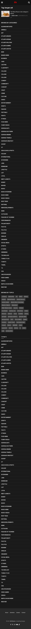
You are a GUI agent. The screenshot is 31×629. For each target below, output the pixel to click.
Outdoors (4, 214)
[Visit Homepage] (15, 2)
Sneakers (4, 239)
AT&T (20, 296)
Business (4, 58)
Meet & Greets (5, 179)
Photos (3, 226)
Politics (4, 230)
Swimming (4, 252)
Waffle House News (7, 284)
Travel (3, 265)
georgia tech (5, 319)
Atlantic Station (6, 305)
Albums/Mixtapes (6, 26)
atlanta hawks (5, 302)
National (4, 204)
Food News (4, 122)
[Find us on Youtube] (17, 625)
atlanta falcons (21, 299)
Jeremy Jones (14, 15)
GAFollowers (13, 621)
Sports (3, 246)
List (2, 172)
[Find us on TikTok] (19, 625)
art (16, 296)
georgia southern (12, 316)
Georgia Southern (7, 131)
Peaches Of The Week (7, 217)
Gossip (3, 144)
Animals (3, 29)
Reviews (3, 233)
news (20, 325)
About (6, 612)
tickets (3, 261)
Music (3, 188)
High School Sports (7, 150)
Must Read (4, 201)
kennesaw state (21, 322)
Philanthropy (5, 223)
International (5, 157)
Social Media (5, 242)
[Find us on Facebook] (10, 625)
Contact (23, 612)
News (2, 211)
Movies (3, 185)
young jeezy (9, 330)
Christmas (20, 310)
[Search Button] (29, 2)
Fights (3, 115)
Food (15, 313)
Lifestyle (4, 169)
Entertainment (6, 103)
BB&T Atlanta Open (7, 308)
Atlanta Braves (6, 36)
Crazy (3, 90)
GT (2, 147)
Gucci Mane (18, 319)
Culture (3, 96)
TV (2, 268)
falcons (4, 313)
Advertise (12, 612)
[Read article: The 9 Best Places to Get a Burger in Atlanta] (5, 14)
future (26, 313)
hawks (25, 319)
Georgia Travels (6, 137)
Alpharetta (11, 296)
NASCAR (15, 325)
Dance (3, 99)
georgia (4, 316)
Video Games (5, 277)
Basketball (14, 305)
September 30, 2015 (23, 15)
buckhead (4, 310)
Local (3, 176)
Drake (26, 310)
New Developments (7, 207)
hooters (4, 322)
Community (5, 83)
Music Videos (5, 198)
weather (4, 287)
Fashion (3, 109)
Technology (5, 255)
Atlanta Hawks (6, 45)
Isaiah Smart (11, 322)
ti (20, 328)
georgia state (22, 316)
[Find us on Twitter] (12, 625)
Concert (4, 87)
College (3, 71)
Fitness (3, 118)
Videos (3, 280)
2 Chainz (4, 296)
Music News (5, 195)
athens (26, 296)
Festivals (4, 112)
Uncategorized (6, 274)
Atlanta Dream (6, 39)
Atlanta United (6, 48)
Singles (3, 236)
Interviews (4, 160)
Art (2, 33)
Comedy (3, 80)
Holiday (3, 153)
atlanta (3, 299)
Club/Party (4, 68)
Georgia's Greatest (7, 141)
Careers (18, 612)
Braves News (5, 55)
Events (3, 106)
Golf (12, 319)
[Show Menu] (2, 2)
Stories (3, 249)
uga (3, 330)
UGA (2, 271)
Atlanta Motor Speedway (17, 302)
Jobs (2, 163)
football (21, 313)
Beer (2, 52)
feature (10, 313)
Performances (6, 220)
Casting (3, 64)
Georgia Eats (5, 128)
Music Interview (6, 191)
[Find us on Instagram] (14, 625)
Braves (21, 308)
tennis (16, 328)
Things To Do (5, 258)
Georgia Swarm (6, 134)
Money (3, 182)
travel (24, 328)
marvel (4, 325)
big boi (15, 308)
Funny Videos (5, 125)
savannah (4, 328)
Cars (2, 61)
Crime (3, 93)
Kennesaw (4, 166)
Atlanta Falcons (6, 42)
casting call (12, 310)
